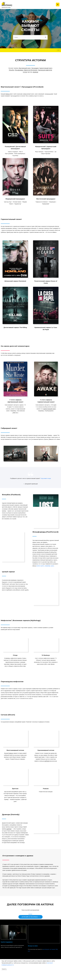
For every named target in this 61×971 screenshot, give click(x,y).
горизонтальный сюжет (49, 409)
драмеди (8, 829)
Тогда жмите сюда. (45, 478)
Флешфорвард (19, 70)
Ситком (25, 72)
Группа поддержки (6, 942)
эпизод (7, 94)
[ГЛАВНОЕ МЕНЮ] (57, 4)
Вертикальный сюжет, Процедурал (29, 68)
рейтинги (47, 761)
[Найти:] (30, 37)
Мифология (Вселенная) (30, 70)
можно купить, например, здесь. (45, 566)
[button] (30, 917)
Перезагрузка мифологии (45, 70)
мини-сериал (44, 866)
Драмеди (35, 72)
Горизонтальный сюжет (45, 68)
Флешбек (11, 70)
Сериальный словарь (6, 7)
